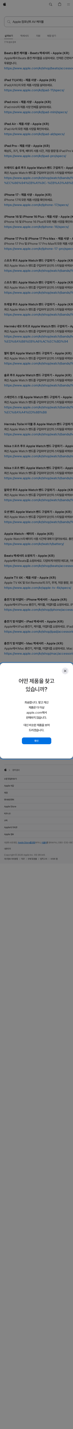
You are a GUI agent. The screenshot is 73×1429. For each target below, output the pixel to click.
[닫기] (65, 671)
